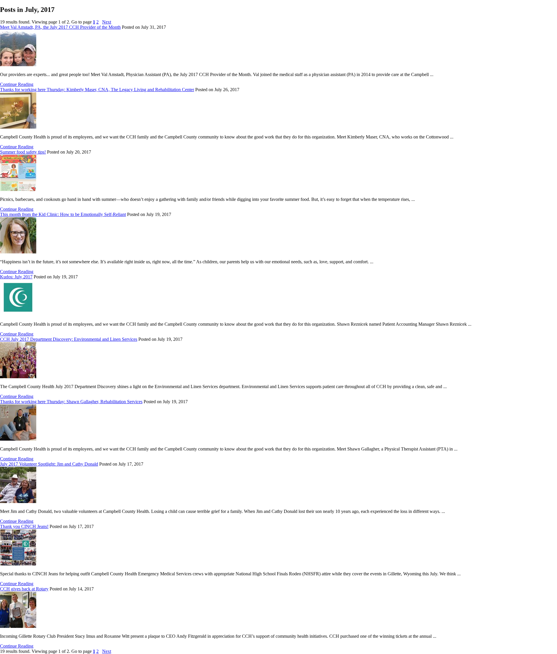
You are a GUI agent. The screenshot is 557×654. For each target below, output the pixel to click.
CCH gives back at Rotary (24, 588)
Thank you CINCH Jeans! (24, 526)
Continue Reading (16, 84)
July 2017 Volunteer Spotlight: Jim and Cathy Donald (49, 464)
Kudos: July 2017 (16, 276)
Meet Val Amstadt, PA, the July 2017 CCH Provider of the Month (60, 27)
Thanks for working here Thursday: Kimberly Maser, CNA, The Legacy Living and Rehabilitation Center (97, 89)
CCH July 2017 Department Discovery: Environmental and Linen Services (68, 339)
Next (106, 21)
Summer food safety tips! (23, 151)
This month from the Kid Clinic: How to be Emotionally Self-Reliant (63, 214)
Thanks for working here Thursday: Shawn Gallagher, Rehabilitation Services (71, 401)
